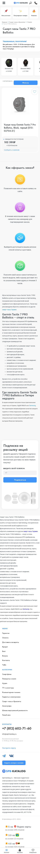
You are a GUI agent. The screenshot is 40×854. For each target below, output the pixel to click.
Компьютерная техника (11, 692)
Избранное (32, 852)
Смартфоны (6, 674)
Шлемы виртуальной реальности (15, 710)
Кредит (5, 647)
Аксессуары (6, 706)
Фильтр (25, 83)
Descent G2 (9, 70)
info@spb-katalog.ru (9, 734)
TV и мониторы (8, 688)
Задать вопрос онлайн (14, 763)
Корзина (20, 852)
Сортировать (8, 81)
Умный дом (6, 715)
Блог (4, 651)
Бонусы (5, 656)
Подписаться (20, 480)
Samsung (32, 405)
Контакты (6, 660)
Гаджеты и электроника (11, 697)
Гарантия (5, 633)
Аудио (4, 683)
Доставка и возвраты (10, 642)
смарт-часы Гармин (9, 309)
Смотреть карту (9, 748)
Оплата (5, 638)
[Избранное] (34, 92)
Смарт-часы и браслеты (11, 701)
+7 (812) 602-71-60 (16, 728)
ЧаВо (4, 665)
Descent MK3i (25, 70)
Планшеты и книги (9, 679)
